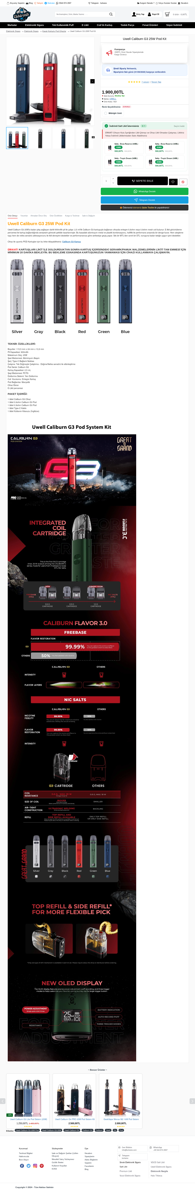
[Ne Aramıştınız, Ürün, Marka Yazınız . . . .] (111, 14)
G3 (115, 1130)
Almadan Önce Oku (39, 216)
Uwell (108, 1130)
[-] (113, 183)
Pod (121, 1130)
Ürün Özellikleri (56, 216)
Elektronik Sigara (13, 31)
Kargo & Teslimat (72, 216)
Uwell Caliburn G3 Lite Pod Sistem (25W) (28, 1119)
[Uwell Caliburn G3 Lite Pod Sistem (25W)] (27, 1095)
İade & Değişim (88, 216)
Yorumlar (24, 216)
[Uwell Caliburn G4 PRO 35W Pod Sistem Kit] (74, 1095)
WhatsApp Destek (147, 191)
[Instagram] (35, 1165)
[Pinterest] (42, 1165)
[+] (113, 179)
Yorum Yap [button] (156, 81)
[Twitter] (28, 1165)
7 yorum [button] (145, 81)
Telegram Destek (147, 200)
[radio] (113, 113)
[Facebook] (22, 1165)
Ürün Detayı (13, 216)
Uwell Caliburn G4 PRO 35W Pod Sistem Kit (75, 1119)
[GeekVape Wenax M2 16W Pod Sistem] (120, 1095)
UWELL (112, 98)
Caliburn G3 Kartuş (71, 241)
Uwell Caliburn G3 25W (51, 1130)
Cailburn (99, 1130)
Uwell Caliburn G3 (72, 1130)
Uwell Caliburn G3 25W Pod (27, 1130)
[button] (8, 81)
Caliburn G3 (87, 1130)
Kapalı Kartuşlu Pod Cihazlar (54, 31)
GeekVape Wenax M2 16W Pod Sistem (121, 1119)
